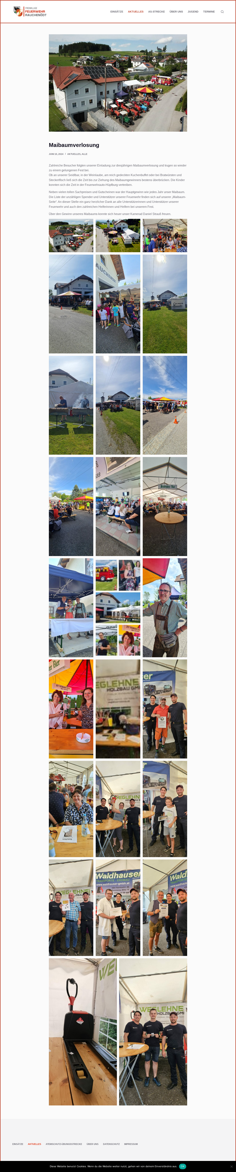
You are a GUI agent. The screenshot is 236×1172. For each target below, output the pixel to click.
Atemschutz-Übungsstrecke (64, 1144)
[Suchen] (222, 11)
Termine (209, 11)
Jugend (193, 11)
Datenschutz (111, 1144)
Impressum (131, 1144)
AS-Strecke (156, 11)
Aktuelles (135, 11)
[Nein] (231, 1166)
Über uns (176, 11)
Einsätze (116, 11)
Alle (84, 154)
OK (182, 1166)
